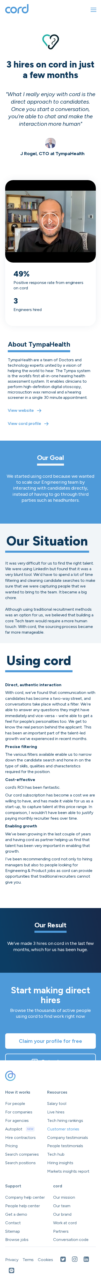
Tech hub (55, 1154)
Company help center (25, 1197)
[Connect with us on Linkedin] (86, 1259)
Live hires (55, 1112)
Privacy (11, 1259)
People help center (22, 1205)
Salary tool (56, 1103)
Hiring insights (60, 1162)
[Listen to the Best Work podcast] (11, 1271)
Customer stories (63, 1129)
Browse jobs (16, 1239)
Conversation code (71, 1239)
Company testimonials (67, 1137)
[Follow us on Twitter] (63, 1259)
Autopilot (19, 1129)
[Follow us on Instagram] (74, 1259)
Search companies (22, 1154)
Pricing (11, 1145)
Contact (13, 1222)
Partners (61, 1231)
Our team (61, 1205)
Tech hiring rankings (65, 1120)
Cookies (45, 1259)
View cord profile (24, 423)
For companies (18, 1112)
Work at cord (64, 1222)
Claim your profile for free (50, 1041)
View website (21, 410)
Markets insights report (68, 1171)
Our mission (64, 1197)
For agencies (17, 1120)
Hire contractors (20, 1137)
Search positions (20, 1162)
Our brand (62, 1214)
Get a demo (55, 1062)
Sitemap (12, 1231)
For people (15, 1103)
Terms (28, 1259)
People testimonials (65, 1145)
